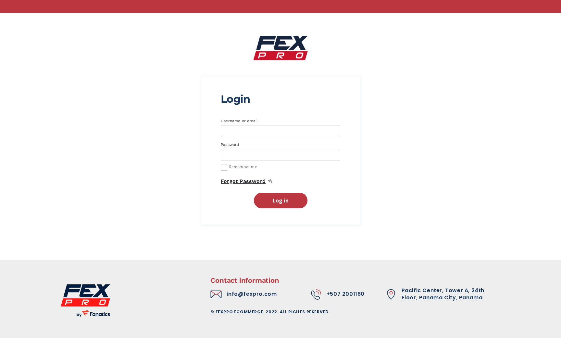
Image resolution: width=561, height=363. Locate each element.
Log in (281, 200)
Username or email (240, 121)
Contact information (244, 280)
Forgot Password (243, 181)
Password (231, 144)
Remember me (243, 167)
